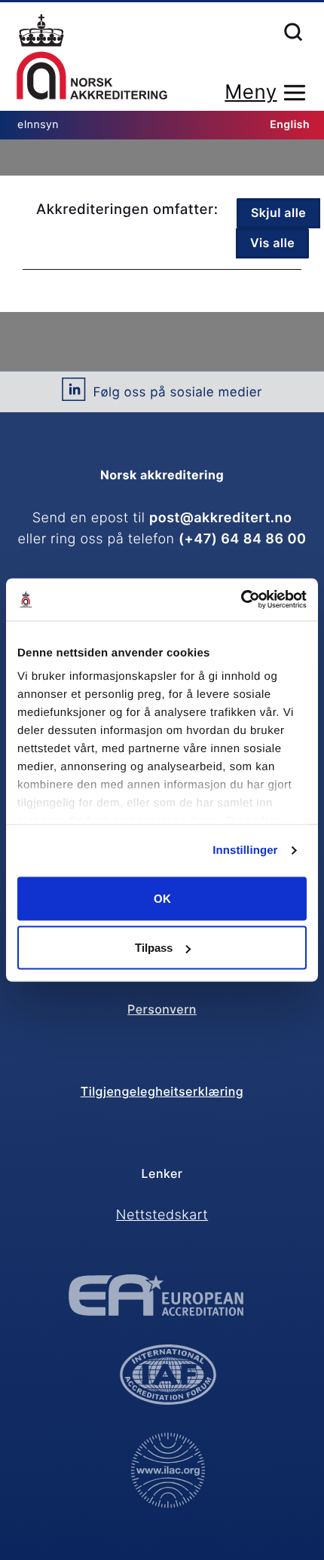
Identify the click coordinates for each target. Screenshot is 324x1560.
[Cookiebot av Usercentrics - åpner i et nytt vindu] (241, 600)
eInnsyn (38, 124)
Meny (251, 92)
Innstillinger (244, 850)
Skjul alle (278, 212)
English (290, 124)
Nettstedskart (162, 1215)
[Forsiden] (92, 58)
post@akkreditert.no (220, 518)
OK (162, 898)
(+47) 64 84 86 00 (242, 539)
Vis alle (272, 242)
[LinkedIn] (73, 394)
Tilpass (154, 947)
